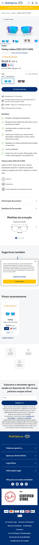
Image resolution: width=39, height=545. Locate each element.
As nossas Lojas (11, 522)
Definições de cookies (19, 276)
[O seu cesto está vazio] (36, 3)
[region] (19, 272)
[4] (23, 238)
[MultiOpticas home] (19, 436)
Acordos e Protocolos (26, 522)
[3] (20, 238)
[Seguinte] (36, 8)
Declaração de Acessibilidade (19, 537)
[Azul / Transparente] (8, 81)
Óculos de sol (6, 13)
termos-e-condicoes (24, 418)
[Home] (14, 3)
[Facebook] (21, 484)
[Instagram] (12, 484)
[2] (18, 238)
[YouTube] (17, 484)
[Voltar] (2, 8)
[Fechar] (35, 261)
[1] (16, 238)
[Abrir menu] (3, 3)
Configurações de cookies (19, 541)
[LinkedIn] (26, 484)
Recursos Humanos (15, 526)
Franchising (27, 526)
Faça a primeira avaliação (20, 53)
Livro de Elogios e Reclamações (19, 533)
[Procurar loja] (32, 3)
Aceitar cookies (19, 281)
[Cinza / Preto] (21, 81)
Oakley (13, 13)
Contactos (19, 529)
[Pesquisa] (29, 3)
